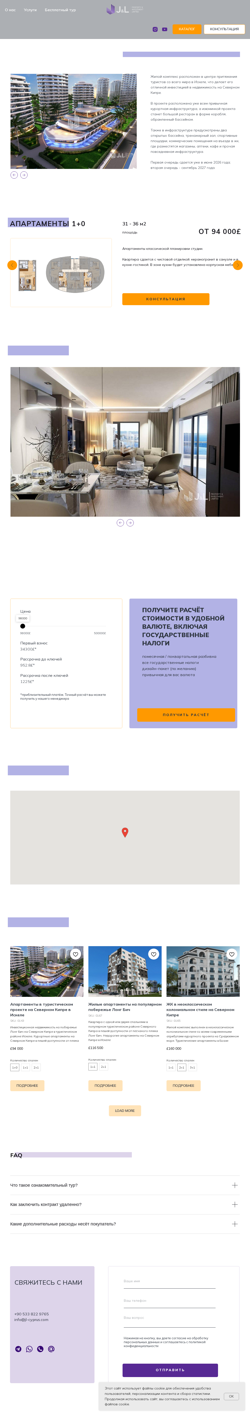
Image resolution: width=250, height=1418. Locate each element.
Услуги (30, 9)
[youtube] (165, 29)
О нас (10, 9)
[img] (61, 272)
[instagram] (155, 29)
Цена (25, 611)
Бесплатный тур (60, 9)
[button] (224, 29)
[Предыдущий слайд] (12, 265)
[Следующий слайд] (238, 265)
